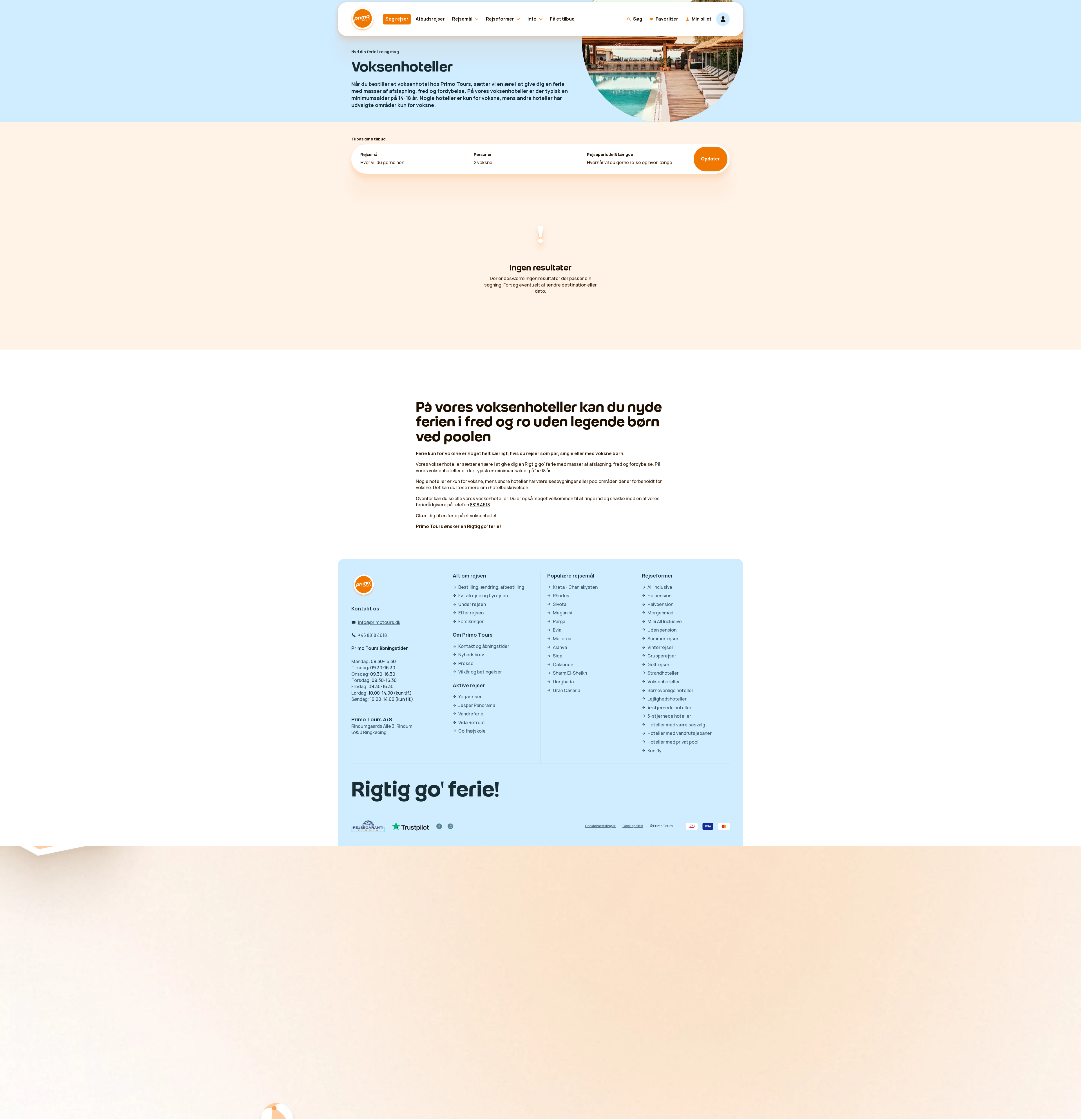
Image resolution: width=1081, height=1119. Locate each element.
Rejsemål (369, 154)
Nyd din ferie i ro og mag (375, 52)
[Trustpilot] (410, 826)
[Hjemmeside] (364, 19)
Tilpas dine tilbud (368, 139)
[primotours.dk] (363, 585)
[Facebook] (439, 826)
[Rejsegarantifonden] (368, 826)
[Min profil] (723, 19)
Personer (483, 154)
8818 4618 (480, 505)
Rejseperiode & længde (610, 154)
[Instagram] (450, 826)
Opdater (710, 159)
